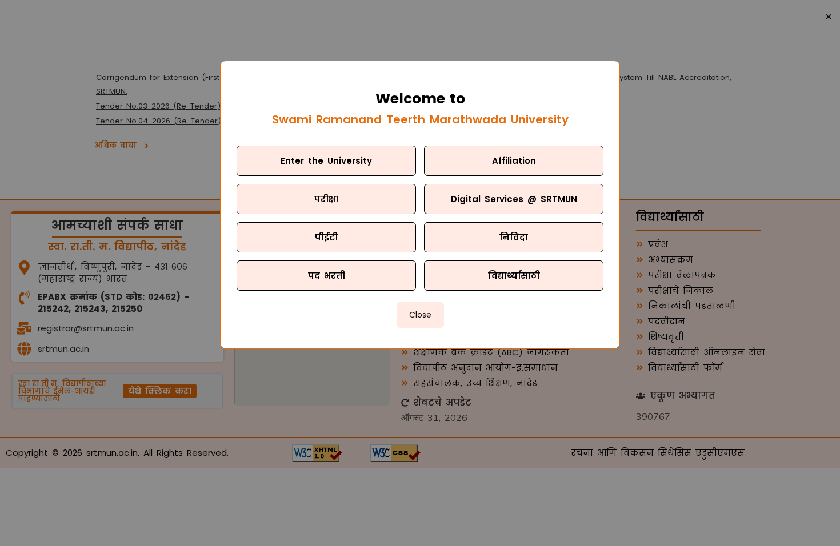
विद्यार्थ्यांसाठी (514, 276)
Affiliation (514, 161)
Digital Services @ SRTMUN (514, 199)
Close (420, 314)
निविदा (513, 237)
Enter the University (326, 161)
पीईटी (326, 237)
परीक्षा (326, 199)
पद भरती (326, 276)
